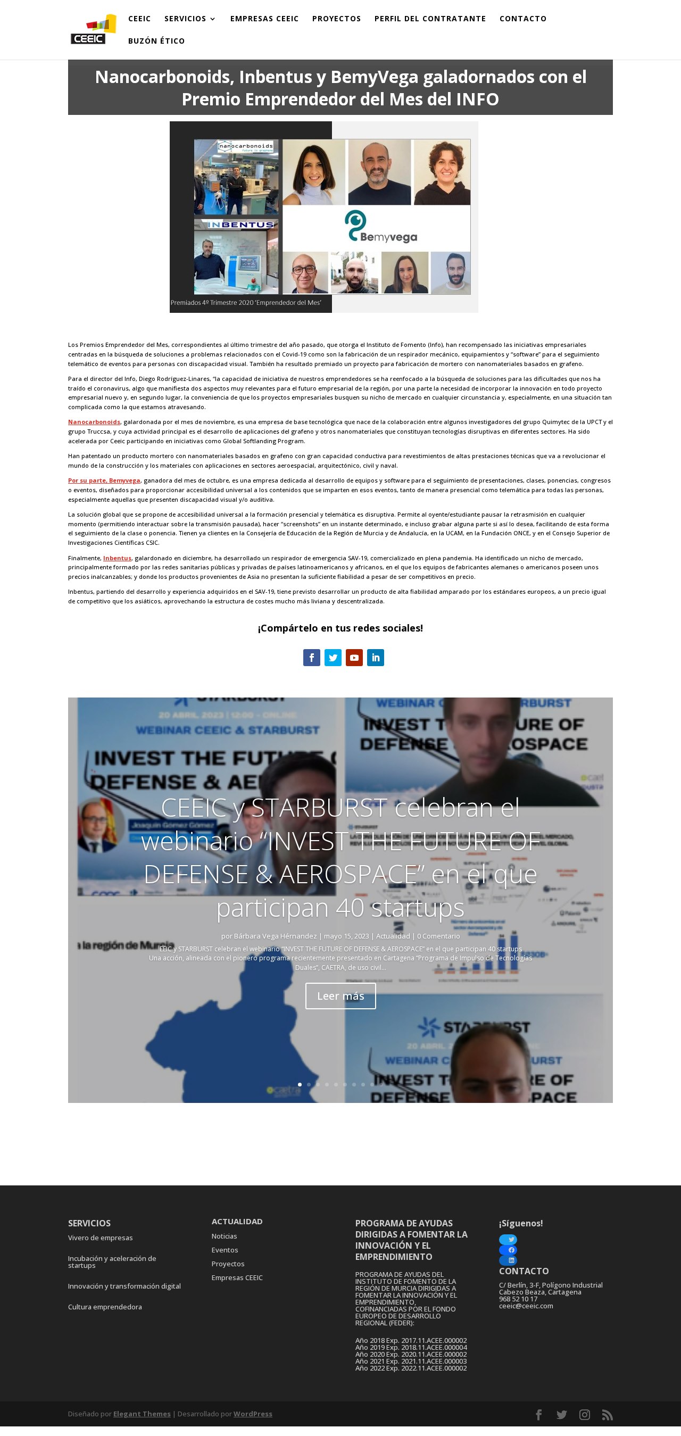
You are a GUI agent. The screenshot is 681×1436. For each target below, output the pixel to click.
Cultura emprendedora (105, 1307)
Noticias (224, 1236)
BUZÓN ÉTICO (156, 41)
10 (381, 1084)
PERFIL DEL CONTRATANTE (430, 19)
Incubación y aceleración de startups (112, 1262)
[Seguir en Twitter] (333, 657)
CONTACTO (523, 19)
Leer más (340, 996)
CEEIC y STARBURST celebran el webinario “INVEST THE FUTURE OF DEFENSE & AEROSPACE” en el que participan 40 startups (341, 857)
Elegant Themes (142, 1413)
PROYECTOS (336, 19)
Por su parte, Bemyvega (104, 480)
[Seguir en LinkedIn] (375, 657)
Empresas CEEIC (237, 1277)
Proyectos (228, 1263)
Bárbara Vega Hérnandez (275, 936)
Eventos (225, 1250)
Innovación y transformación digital (124, 1286)
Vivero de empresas (100, 1237)
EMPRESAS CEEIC (264, 19)
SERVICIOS (185, 19)
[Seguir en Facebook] (311, 657)
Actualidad (393, 936)
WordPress (253, 1413)
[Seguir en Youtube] (354, 657)
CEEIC (139, 19)
